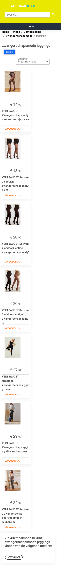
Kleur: (9, 52)
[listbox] (33, 62)
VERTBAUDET (14, 557)
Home (30, 26)
